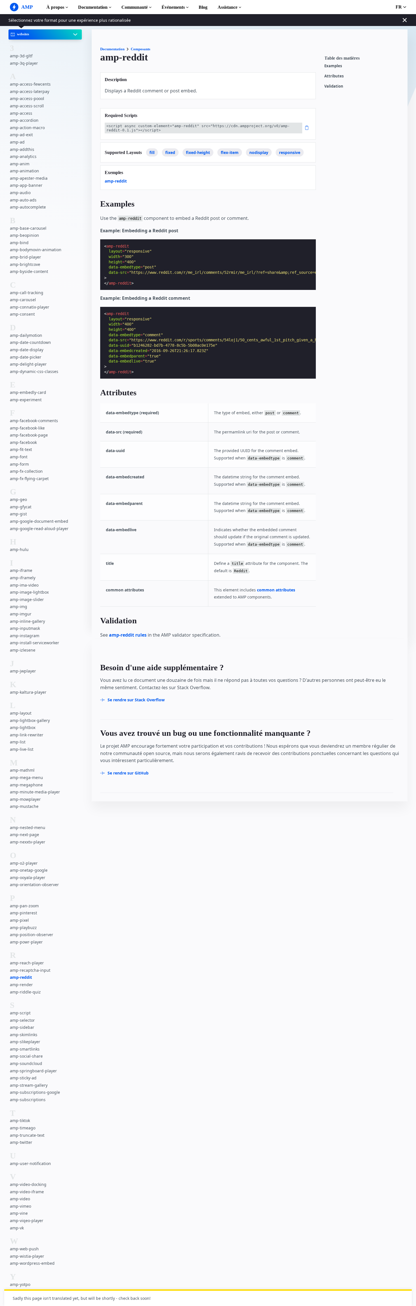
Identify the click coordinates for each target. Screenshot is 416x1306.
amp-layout (20, 713)
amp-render (21, 984)
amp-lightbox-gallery (30, 720)
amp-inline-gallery (27, 621)
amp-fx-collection (26, 471)
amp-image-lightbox (29, 592)
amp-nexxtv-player (27, 842)
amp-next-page (24, 835)
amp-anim (19, 163)
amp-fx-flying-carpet (29, 478)
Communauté (134, 7)
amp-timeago (22, 1128)
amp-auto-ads (23, 200)
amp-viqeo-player (26, 1220)
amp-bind (19, 242)
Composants (140, 49)
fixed (170, 152)
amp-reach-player (27, 963)
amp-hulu (19, 549)
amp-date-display (26, 349)
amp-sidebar (22, 1027)
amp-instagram (24, 635)
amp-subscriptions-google (35, 1092)
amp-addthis (22, 149)
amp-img (18, 606)
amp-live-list (21, 749)
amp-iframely (22, 577)
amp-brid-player (25, 257)
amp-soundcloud (26, 1063)
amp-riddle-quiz (25, 992)
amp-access (21, 113)
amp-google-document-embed (39, 521)
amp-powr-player (26, 942)
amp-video (20, 1198)
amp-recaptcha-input (30, 970)
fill (152, 152)
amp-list (17, 742)
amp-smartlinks (25, 1049)
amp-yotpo (20, 1284)
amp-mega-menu (26, 777)
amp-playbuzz (23, 927)
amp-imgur (20, 614)
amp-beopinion (24, 235)
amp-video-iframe (27, 1191)
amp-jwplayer (23, 671)
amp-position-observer (31, 934)
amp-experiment (26, 399)
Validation (333, 86)
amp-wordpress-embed (32, 1263)
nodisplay (258, 152)
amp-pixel (19, 920)
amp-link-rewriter (26, 734)
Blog (203, 7)
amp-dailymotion (26, 335)
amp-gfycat (20, 506)
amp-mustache (24, 806)
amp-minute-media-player (35, 792)
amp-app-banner (26, 185)
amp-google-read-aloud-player (39, 528)
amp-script (20, 1013)
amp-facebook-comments (34, 420)
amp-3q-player (24, 63)
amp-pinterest (23, 912)
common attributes (276, 590)
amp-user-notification (30, 1163)
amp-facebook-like (27, 428)
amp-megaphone (26, 784)
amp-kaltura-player (28, 692)
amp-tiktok (20, 1120)
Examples (333, 66)
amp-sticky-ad (23, 1078)
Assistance (227, 7)
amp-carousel (23, 299)
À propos (55, 7)
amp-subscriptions (28, 1099)
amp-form (19, 464)
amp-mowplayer (25, 799)
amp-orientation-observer (34, 884)
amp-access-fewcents (30, 84)
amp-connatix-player (29, 307)
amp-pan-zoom (24, 905)
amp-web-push (24, 1248)
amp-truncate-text (27, 1135)
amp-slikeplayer (25, 1041)
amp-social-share (26, 1056)
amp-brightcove (25, 264)
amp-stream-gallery (29, 1085)
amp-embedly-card (28, 392)
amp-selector (22, 1020)
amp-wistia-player (27, 1256)
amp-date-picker (25, 357)
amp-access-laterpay (29, 91)
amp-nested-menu (27, 827)
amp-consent (22, 314)
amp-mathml (22, 770)
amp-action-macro (27, 127)
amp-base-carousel (28, 228)
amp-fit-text (21, 449)
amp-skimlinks (23, 1034)
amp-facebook (23, 442)
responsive (289, 152)
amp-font (18, 456)
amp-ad (17, 142)
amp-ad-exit (21, 135)
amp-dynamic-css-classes (34, 371)
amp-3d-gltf (21, 55)
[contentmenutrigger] (363, 60)
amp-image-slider (27, 599)
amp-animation (24, 171)
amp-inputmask (25, 628)
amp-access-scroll (27, 106)
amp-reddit (21, 977)
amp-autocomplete (28, 207)
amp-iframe (21, 570)
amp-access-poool (27, 98)
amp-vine (19, 1213)
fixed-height (198, 152)
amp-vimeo (20, 1206)
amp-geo (18, 499)
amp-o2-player (24, 863)
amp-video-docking (28, 1184)
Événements (173, 7)
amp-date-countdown (30, 342)
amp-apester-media (29, 178)
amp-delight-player (28, 364)
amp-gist (18, 514)
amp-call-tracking (26, 292)
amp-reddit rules (128, 635)
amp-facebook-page (29, 435)
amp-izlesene (22, 650)
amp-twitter (21, 1142)
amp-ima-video (24, 585)
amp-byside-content (29, 271)
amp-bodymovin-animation (35, 250)
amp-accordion (24, 120)
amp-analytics (23, 156)
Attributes (334, 76)
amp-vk (17, 1228)
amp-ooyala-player (27, 877)
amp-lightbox (22, 727)
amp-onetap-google (29, 870)
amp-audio (20, 192)
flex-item (230, 152)
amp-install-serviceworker (34, 643)
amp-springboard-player (33, 1070)
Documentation (93, 7)
